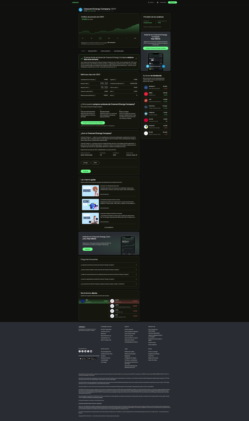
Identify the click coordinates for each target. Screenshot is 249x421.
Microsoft (103, 333)
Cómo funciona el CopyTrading (153, 330)
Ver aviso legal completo (98, 397)
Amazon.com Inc (105, 331)
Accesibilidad (104, 360)
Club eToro (151, 356)
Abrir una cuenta (129, 335)
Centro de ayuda (129, 329)
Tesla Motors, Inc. (105, 338)
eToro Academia (152, 344)
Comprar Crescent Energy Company (156, 48)
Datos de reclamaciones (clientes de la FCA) (131, 366)
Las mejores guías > (119, 51)
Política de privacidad (130, 353)
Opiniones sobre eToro (106, 353)
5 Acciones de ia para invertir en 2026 (110, 199)
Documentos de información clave (131, 363)
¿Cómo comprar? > (106, 51)
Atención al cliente (129, 340)
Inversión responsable (154, 333)
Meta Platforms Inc (106, 335)
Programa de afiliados (153, 353)
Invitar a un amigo (152, 351)
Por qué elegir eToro (106, 351)
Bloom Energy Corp (106, 340)
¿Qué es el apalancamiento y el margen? (155, 336)
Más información (104, 194)
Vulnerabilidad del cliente (131, 342)
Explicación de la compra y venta (155, 339)
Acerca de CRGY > (92, 51)
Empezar (85, 171)
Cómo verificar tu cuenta (131, 338)
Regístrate (83, 42)
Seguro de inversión (153, 358)
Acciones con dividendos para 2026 (109, 186)
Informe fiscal (152, 342)
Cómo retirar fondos (130, 333)
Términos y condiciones (131, 360)
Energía (85, 162)
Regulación (127, 356)
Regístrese (172, 2)
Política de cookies (129, 351)
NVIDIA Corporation (106, 329)
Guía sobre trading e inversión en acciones (111, 213)
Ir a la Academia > (108, 227)
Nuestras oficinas (105, 358)
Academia (111, 125)
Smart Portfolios (152, 360)
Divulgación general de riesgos (85, 403)
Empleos (103, 356)
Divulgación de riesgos (130, 358)
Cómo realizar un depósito (131, 331)
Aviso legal (103, 362)
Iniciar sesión (163, 2)
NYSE (95, 162)
